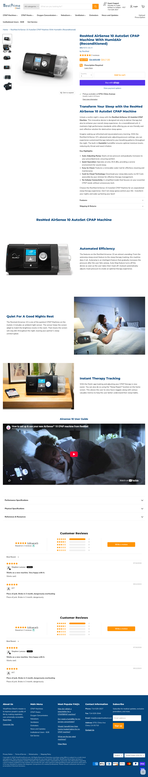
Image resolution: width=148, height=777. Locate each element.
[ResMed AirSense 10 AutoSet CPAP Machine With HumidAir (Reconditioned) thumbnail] (7, 38)
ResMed (85, 51)
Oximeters (93, 15)
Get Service (32, 22)
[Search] (95, 6)
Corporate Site (8, 724)
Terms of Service (20, 754)
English (117, 755)
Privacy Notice (8, 754)
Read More (7, 720)
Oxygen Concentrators (47, 15)
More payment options (112, 88)
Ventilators (80, 15)
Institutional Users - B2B (13, 22)
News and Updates (110, 15)
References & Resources (15, 517)
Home (5, 30)
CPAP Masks (26, 15)
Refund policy (33, 754)
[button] (85, 55)
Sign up (118, 725)
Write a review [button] (121, 544)
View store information (90, 99)
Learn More (88, 68)
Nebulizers (66, 15)
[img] (12, 563)
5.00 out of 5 (32, 543)
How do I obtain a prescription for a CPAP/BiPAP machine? (67, 711)
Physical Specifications (14, 508)
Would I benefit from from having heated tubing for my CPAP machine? (69, 729)
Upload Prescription (140, 16)
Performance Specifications (16, 500)
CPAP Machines (10, 15)
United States (134, 755)
